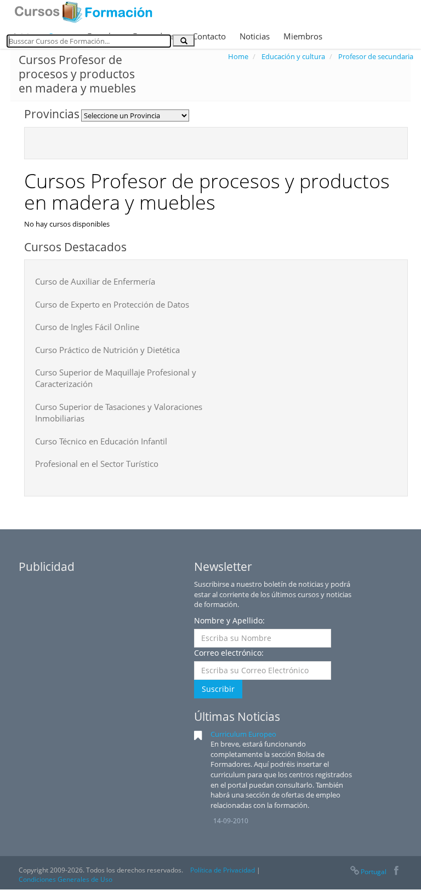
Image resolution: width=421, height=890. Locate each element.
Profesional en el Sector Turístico (96, 463)
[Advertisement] (101, 647)
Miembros (302, 36)
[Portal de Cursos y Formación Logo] (83, 12)
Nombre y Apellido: (229, 620)
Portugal (373, 871)
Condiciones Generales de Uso (65, 879)
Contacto (209, 36)
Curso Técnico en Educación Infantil (101, 441)
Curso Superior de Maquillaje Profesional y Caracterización (115, 378)
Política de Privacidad (222, 870)
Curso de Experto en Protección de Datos (112, 304)
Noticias (255, 36)
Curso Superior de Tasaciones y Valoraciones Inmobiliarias (118, 412)
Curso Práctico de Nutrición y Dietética (107, 349)
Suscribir (218, 689)
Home (238, 56)
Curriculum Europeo (243, 734)
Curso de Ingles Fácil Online (87, 326)
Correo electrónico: (229, 653)
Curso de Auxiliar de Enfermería (95, 281)
